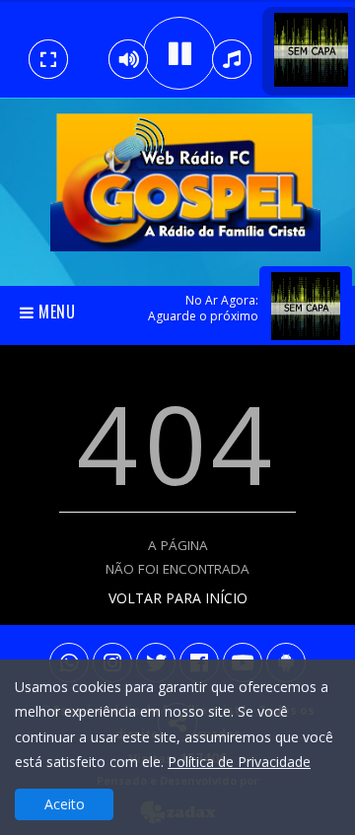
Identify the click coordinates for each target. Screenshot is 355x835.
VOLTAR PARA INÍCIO (178, 598)
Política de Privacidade (239, 761)
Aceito (64, 804)
